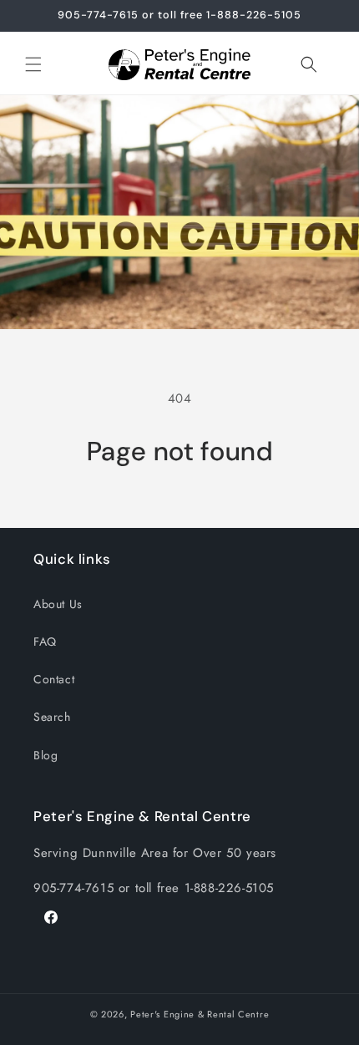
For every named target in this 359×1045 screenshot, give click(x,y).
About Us (58, 604)
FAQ (45, 641)
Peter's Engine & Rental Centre (199, 1014)
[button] (33, 64)
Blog (45, 755)
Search (52, 716)
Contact (53, 679)
